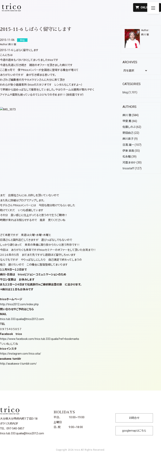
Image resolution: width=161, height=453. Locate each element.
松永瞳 (127, 156)
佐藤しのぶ (129, 126)
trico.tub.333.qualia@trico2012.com (22, 319)
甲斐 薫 (127, 121)
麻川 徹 (12, 44)
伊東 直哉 (128, 150)
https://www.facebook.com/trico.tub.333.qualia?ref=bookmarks (39, 338)
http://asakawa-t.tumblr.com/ (18, 363)
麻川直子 (128, 138)
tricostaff (128, 168)
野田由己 (128, 132)
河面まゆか (129, 162)
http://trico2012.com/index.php (19, 304)
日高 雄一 (128, 144)
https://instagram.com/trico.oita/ (20, 353)
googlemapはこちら (134, 430)
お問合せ (134, 417)
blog (125, 92)
